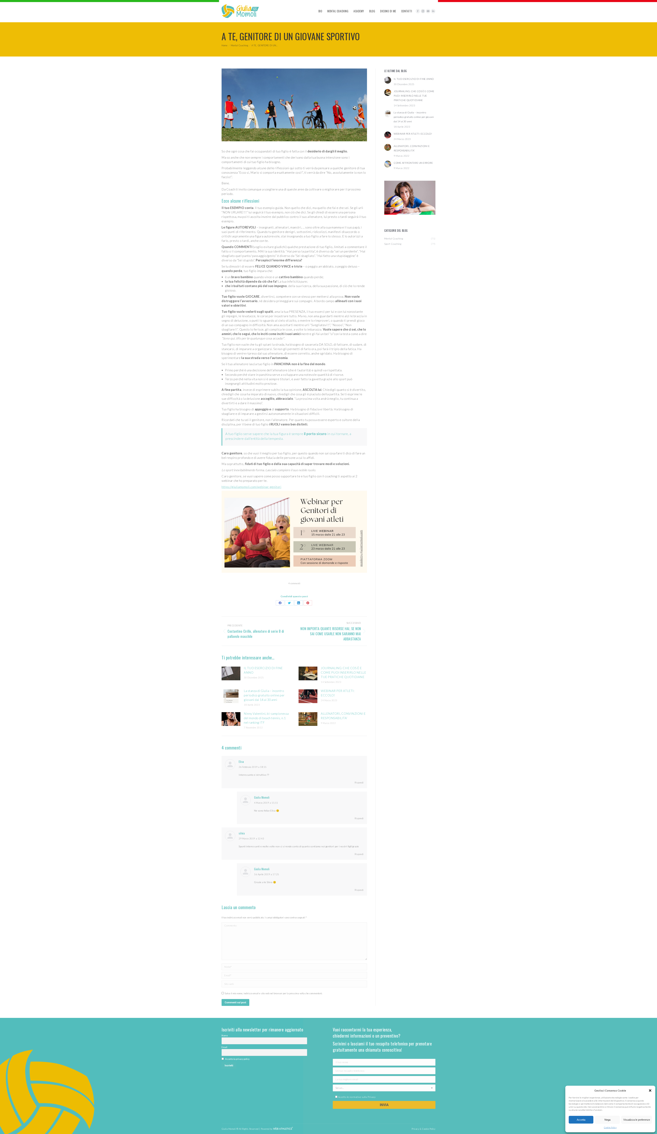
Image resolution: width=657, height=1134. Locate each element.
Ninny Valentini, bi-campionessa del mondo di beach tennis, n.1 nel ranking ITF (266, 718)
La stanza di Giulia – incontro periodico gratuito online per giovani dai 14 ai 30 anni (264, 695)
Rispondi (359, 782)
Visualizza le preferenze (636, 1119)
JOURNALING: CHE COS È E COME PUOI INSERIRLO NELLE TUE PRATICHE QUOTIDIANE (343, 672)
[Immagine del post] (231, 673)
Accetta (581, 1119)
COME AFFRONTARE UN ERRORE (413, 162)
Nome (225, 1035)
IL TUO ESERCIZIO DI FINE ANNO (263, 670)
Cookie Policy (610, 1127)
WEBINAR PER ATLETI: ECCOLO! (337, 693)
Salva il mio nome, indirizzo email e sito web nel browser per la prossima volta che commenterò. (274, 993)
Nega (607, 1119)
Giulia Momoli (262, 797)
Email (224, 1047)
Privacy (372, 1096)
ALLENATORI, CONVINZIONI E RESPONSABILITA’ (343, 716)
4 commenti (294, 583)
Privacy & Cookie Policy (423, 1128)
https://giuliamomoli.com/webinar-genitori (251, 487)
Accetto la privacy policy (237, 1059)
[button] (650, 1090)
